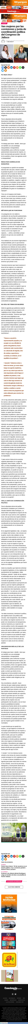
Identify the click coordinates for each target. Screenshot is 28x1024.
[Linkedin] (11, 67)
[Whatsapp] (20, 67)
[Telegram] (2, 70)
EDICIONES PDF (20, 1002)
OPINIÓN (19, 998)
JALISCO (5, 998)
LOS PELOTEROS (10, 1002)
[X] (5, 67)
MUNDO (6, 1000)
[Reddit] (8, 67)
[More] (5, 70)
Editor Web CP (10, 41)
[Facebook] (2, 67)
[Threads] (23, 67)
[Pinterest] (14, 67)
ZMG (24, 998)
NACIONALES (12, 998)
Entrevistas (21, 1000)
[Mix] (17, 67)
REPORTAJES (13, 1000)
